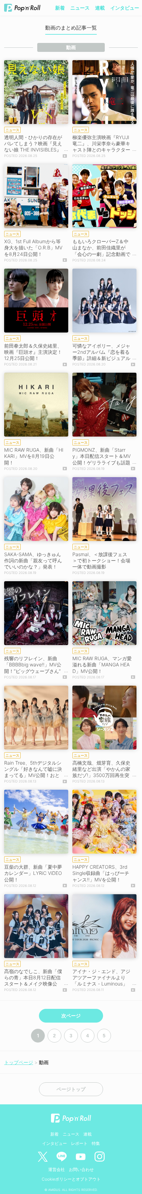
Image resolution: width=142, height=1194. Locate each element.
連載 (100, 8)
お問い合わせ (81, 1169)
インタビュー (124, 8)
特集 (96, 1143)
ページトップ (71, 1089)
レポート (79, 1143)
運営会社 (56, 1169)
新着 (60, 8)
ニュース (80, 8)
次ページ (71, 1015)
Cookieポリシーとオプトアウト (71, 1179)
